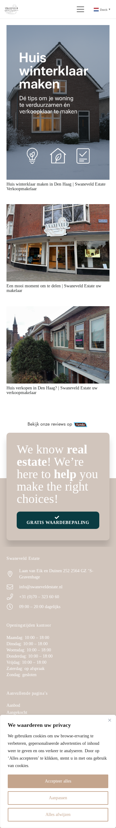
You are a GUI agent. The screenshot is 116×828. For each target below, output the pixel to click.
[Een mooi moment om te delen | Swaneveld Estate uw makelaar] (58, 242)
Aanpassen (58, 798)
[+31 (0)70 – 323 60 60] (12, 597)
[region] (58, 771)
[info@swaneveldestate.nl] (12, 587)
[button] (80, 9)
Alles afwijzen (58, 814)
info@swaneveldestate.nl (40, 587)
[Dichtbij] (109, 720)
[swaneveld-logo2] (11, 9)
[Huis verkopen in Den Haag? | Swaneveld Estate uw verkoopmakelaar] (58, 345)
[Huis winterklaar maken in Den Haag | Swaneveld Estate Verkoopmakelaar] (58, 102)
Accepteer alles (58, 781)
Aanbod (13, 705)
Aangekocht (16, 712)
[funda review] (58, 425)
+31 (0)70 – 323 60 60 (39, 596)
